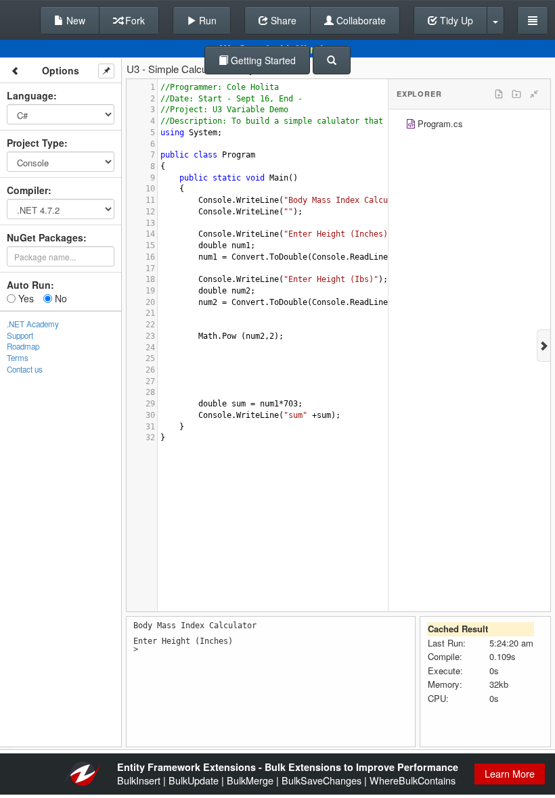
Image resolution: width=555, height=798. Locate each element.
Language (30, 95)
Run (206, 20)
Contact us (25, 369)
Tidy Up (455, 20)
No (59, 298)
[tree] (469, 125)
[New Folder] (516, 94)
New (74, 20)
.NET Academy (33, 324)
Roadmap (23, 346)
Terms (17, 357)
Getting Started (262, 60)
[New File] (499, 94)
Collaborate (360, 20)
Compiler (27, 190)
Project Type (35, 142)
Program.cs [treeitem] (440, 123)
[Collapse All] (534, 94)
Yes (25, 298)
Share (282, 20)
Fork (134, 20)
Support (20, 335)
